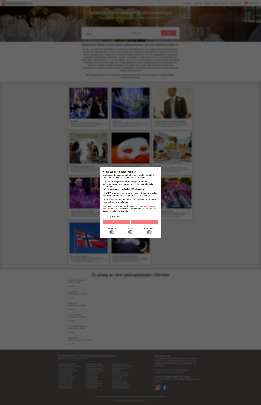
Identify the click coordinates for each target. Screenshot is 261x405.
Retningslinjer (108, 208)
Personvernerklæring (145, 206)
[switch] (111, 232)
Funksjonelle (111, 228)
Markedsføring (149, 228)
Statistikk (130, 228)
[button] (130, 216)
